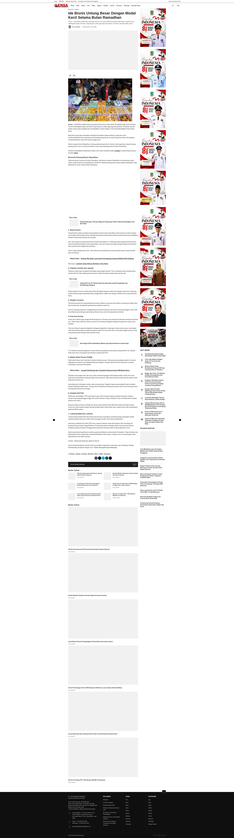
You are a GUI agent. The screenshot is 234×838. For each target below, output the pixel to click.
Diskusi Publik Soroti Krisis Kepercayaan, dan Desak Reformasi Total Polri (153, 413)
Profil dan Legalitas (108, 802)
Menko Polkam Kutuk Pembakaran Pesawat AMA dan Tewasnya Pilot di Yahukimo (155, 368)
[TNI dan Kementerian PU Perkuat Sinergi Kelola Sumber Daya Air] (72, 479)
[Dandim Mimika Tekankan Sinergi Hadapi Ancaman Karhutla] (107, 479)
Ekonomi (119, 5)
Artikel (83, 5)
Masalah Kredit (135, 5)
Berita (72, 5)
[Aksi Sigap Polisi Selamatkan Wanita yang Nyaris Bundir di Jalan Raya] (74, 346)
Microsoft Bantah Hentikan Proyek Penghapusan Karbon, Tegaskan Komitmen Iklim (151, 475)
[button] (110, 458)
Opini (77, 5)
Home (55, 1)
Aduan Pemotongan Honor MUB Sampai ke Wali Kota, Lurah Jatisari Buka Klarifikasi (95, 687)
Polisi (127, 802)
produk (117, 151)
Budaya (105, 5)
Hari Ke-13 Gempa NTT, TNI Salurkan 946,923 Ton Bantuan (86, 780)
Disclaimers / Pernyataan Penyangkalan (88, 1)
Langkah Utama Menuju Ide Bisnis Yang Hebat (92, 264)
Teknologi (126, 5)
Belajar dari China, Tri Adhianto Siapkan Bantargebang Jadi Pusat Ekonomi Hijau (155, 375)
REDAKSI (61, 1)
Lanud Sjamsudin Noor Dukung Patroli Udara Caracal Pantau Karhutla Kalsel (92, 734)
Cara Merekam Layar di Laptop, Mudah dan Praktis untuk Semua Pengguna (151, 451)
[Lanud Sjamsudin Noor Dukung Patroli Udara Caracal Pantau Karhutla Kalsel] (72, 500)
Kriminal (84, 454)
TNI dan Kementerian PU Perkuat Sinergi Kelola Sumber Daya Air (89, 549)
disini (76, 153)
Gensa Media (76, 27)
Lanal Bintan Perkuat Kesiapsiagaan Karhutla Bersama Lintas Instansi (90, 641)
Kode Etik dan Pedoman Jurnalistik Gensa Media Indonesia (109, 823)
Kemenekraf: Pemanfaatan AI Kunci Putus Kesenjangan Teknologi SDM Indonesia (151, 483)
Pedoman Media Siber (71, 1)
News (96, 454)
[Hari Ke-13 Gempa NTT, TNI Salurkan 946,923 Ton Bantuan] (107, 500)
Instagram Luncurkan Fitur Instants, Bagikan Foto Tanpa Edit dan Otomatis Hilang (152, 459)
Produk (150, 810)
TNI (127, 799)
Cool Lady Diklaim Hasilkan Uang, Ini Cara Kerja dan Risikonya (153, 361)
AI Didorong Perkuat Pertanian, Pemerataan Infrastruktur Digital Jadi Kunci (152, 504)
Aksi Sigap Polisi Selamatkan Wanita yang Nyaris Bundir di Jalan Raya (104, 343)
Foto (88, 5)
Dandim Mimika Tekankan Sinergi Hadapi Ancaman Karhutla (87, 595)
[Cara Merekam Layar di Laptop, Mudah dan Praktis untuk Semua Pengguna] (153, 445)
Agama (99, 5)
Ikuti (134, 464)
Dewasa (72, 454)
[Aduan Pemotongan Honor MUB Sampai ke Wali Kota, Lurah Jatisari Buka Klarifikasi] (107, 489)
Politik (93, 5)
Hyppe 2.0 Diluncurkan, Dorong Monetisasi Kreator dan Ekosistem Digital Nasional (151, 467)
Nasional (90, 454)
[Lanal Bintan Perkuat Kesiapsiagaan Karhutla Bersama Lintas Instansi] (72, 489)
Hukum (112, 5)
